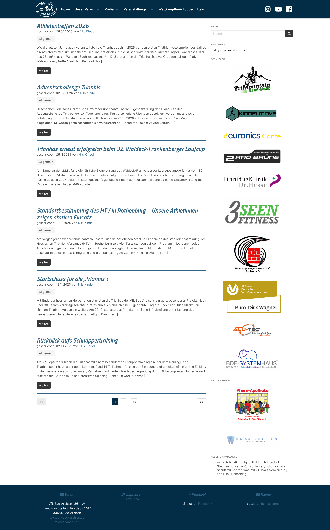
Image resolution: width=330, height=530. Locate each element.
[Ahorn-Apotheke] (252, 403)
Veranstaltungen (136, 9)
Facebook (205, 504)
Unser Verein (85, 9)
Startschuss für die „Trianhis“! (72, 278)
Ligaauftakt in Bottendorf (261, 462)
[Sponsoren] (252, 80)
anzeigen (132, 499)
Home (65, 9)
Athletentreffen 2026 (63, 25)
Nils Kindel (87, 31)
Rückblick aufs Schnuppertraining (77, 340)
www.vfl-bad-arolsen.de (67, 517)
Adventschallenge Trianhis (68, 87)
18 (134, 402)
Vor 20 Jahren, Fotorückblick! (265, 466)
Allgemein (46, 39)
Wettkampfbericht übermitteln (181, 9)
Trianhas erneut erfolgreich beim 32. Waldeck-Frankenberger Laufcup (120, 148)
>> (202, 402)
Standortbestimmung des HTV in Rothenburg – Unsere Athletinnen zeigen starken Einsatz (117, 214)
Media (109, 9)
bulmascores (270, 504)
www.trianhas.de (67, 522)
